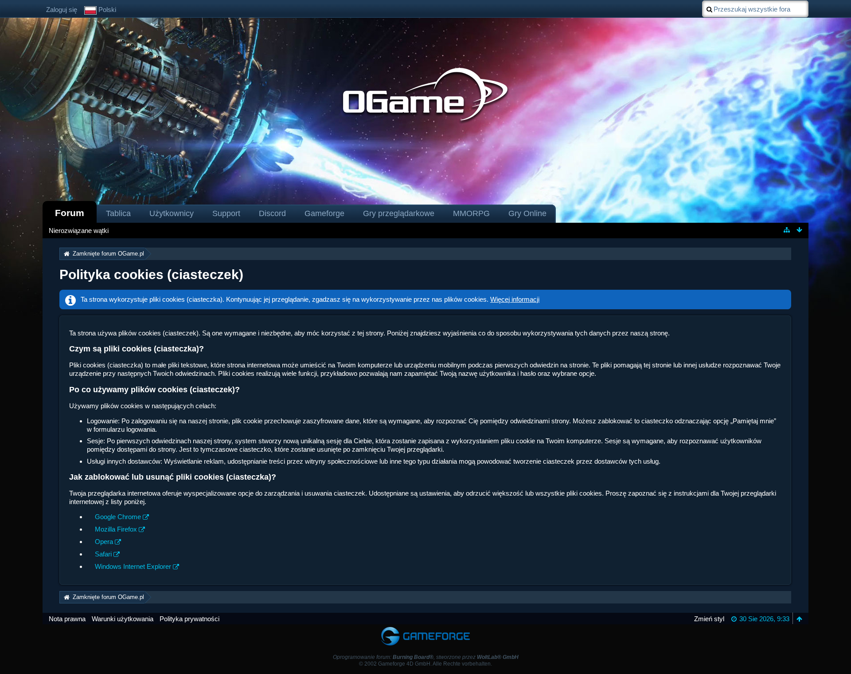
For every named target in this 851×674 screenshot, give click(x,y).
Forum (69, 213)
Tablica (118, 213)
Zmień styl (709, 619)
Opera (104, 541)
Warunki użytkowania (122, 619)
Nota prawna (67, 619)
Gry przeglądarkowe (398, 213)
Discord (272, 213)
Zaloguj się (61, 9)
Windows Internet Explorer (133, 566)
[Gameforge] (425, 628)
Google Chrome (118, 516)
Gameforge (324, 213)
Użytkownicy (171, 213)
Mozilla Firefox (116, 529)
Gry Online (527, 213)
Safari (103, 554)
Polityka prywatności (189, 619)
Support (226, 213)
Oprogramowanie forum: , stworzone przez (426, 657)
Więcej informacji (514, 299)
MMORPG (471, 213)
